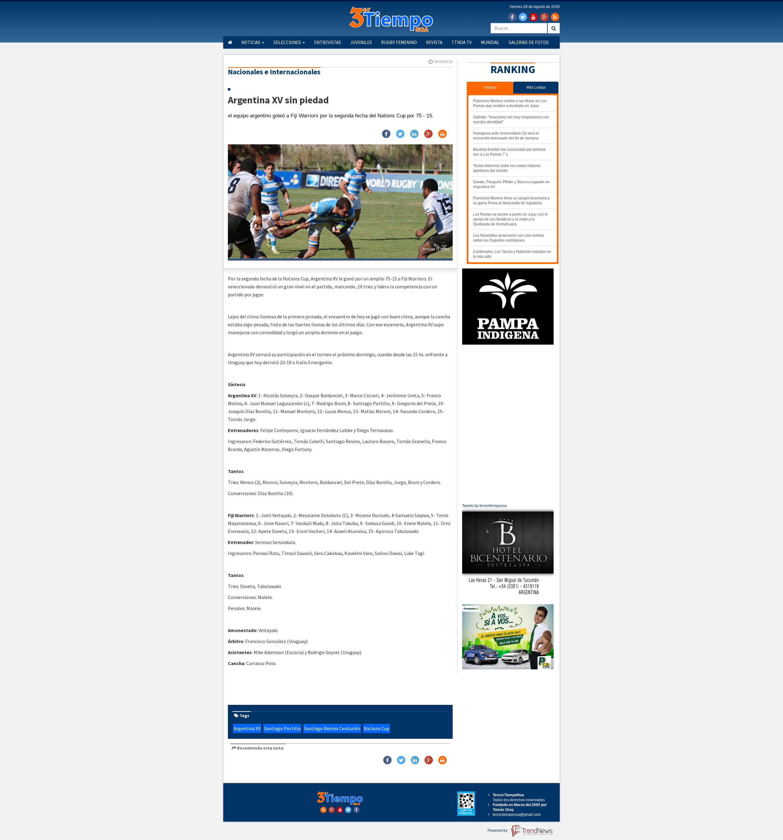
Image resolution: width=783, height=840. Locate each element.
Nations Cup (376, 728)
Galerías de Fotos (529, 42)
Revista (434, 42)
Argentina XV (247, 728)
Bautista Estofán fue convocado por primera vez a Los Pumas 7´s (509, 152)
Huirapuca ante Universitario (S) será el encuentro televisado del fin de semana (506, 135)
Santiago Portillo (282, 728)
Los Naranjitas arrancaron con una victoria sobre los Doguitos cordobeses (508, 237)
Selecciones (287, 42)
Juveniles (361, 42)
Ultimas (490, 87)
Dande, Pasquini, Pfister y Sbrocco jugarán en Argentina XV (511, 184)
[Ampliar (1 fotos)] (340, 201)
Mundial (490, 42)
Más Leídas (536, 87)
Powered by (498, 830)
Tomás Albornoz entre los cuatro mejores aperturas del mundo (507, 168)
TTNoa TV (461, 42)
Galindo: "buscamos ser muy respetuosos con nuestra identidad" (511, 119)
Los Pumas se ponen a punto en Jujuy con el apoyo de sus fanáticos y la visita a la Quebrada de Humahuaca (510, 219)
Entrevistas (327, 42)
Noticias (251, 42)
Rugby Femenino (399, 42)
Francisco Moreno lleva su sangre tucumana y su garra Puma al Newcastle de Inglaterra (511, 200)
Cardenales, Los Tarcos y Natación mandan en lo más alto (512, 254)
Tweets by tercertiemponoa (484, 506)
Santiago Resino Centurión (332, 728)
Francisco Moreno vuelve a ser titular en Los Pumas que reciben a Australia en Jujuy (510, 103)
